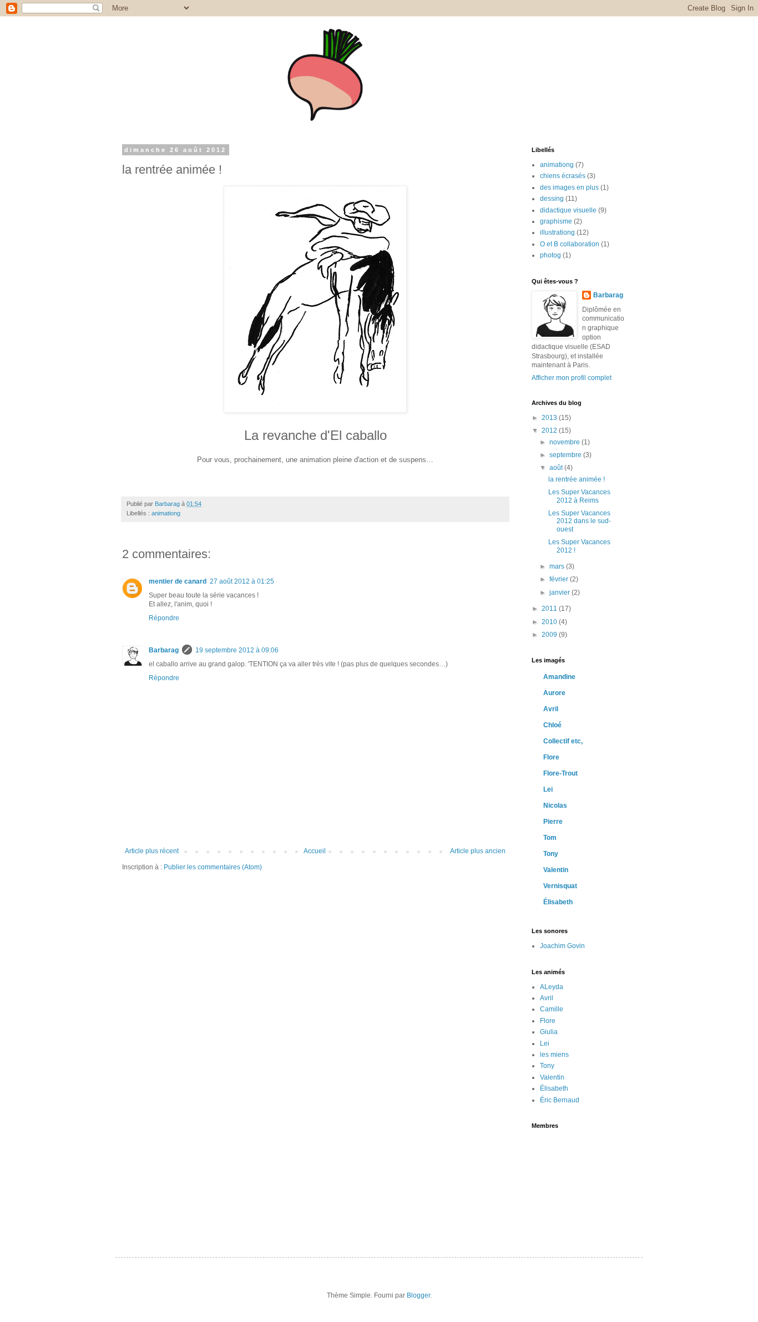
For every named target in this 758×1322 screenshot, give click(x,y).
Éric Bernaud (559, 1100)
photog (550, 255)
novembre (565, 442)
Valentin (555, 870)
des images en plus (569, 187)
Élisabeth (558, 902)
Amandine (559, 677)
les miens (554, 1054)
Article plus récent (152, 851)
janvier (560, 592)
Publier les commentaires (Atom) (213, 867)
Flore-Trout (560, 773)
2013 (550, 418)
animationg (165, 513)
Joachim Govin (562, 946)
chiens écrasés (562, 176)
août (556, 468)
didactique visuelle (568, 210)
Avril (550, 709)
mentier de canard (177, 581)
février (559, 579)
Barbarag (164, 650)
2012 (550, 430)
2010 (550, 622)
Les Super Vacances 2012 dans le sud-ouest (579, 521)
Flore (551, 757)
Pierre (553, 821)
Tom (550, 838)
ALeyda (551, 987)
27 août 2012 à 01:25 (242, 581)
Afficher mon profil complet (572, 378)
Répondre (164, 618)
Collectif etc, (563, 741)
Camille (551, 1009)
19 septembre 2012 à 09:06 (237, 650)
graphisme (556, 221)
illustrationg (557, 232)
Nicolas (555, 805)
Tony (550, 854)
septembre (566, 455)
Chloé (552, 725)
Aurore (554, 693)
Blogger (418, 1295)
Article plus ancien (478, 851)
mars (557, 566)
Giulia (549, 1032)
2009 (550, 635)
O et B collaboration (569, 244)
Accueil (315, 851)
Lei (548, 789)
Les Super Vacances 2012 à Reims (579, 496)
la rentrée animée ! (576, 479)
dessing (552, 198)
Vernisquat (560, 886)
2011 (550, 608)
